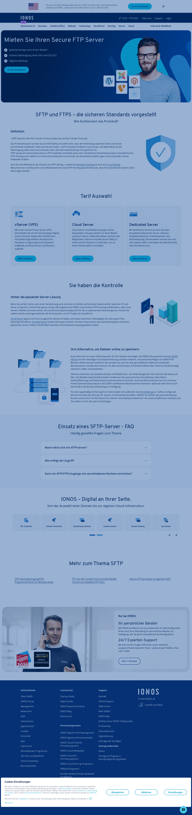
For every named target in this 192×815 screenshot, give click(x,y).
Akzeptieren (23, 799)
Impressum (9, 803)
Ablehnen (146, 792)
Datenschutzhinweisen (33, 793)
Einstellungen (67, 789)
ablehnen (93, 793)
